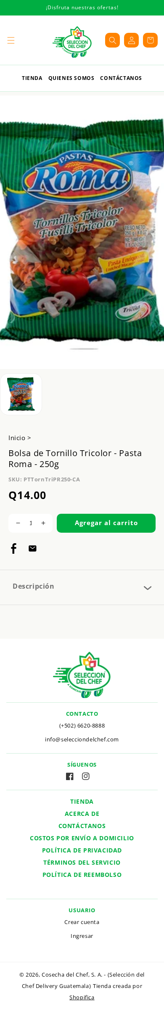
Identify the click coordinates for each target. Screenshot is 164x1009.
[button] (10, 40)
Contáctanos (121, 78)
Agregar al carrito (106, 522)
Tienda (32, 78)
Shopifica (81, 997)
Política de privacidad (82, 850)
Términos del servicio (82, 862)
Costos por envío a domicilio (82, 838)
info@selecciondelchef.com (82, 739)
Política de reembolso (82, 874)
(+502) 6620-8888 (82, 725)
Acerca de (82, 813)
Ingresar (82, 936)
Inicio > (20, 437)
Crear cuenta (81, 922)
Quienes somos (71, 78)
